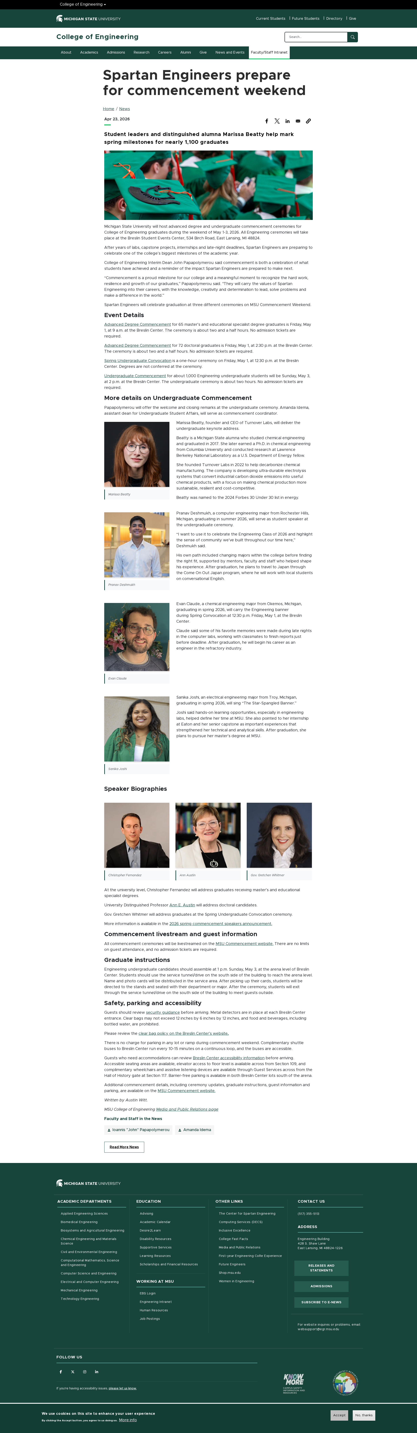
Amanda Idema (197, 1130)
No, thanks (364, 1415)
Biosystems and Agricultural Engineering (93, 1230)
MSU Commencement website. (244, 944)
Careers (165, 52)
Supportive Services (172, 1247)
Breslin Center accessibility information (229, 1058)
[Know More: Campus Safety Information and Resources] (286, 1374)
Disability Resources (172, 1239)
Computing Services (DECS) (251, 1222)
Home (108, 109)
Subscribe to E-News (325, 1302)
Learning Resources (172, 1256)
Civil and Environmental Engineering (89, 1252)
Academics (89, 52)
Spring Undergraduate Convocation (137, 361)
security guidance (163, 1012)
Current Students (270, 18)
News (124, 109)
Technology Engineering (80, 1298)
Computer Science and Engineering (89, 1273)
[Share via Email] (298, 121)
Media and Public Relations (240, 1247)
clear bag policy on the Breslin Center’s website (184, 1034)
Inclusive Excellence (235, 1230)
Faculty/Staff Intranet (270, 54)
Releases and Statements (328, 1268)
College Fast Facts (251, 1239)
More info (128, 1420)
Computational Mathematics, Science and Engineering (91, 1263)
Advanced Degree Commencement (137, 325)
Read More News (124, 1147)
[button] (308, 121)
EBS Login (166, 1293)
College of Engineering (81, 5)
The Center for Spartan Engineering (251, 1213)
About (66, 52)
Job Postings (168, 1318)
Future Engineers (232, 1264)
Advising (146, 1213)
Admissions (116, 52)
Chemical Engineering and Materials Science (89, 1241)
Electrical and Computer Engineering (90, 1282)
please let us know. (123, 1388)
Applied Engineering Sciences (84, 1213)
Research (141, 52)
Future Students (305, 18)
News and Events (230, 52)
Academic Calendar (172, 1222)
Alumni (185, 52)
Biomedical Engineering (79, 1222)
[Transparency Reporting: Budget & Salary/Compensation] (337, 1374)
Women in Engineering (236, 1281)
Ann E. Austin (182, 905)
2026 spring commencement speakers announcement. (220, 924)
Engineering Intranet (172, 1302)
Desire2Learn (168, 1230)
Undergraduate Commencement (135, 376)
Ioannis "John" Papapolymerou (141, 1130)
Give (352, 18)
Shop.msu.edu (248, 1272)
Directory (334, 18)
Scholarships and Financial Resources (169, 1264)
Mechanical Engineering (79, 1290)
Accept (339, 1415)
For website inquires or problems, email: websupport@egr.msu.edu (329, 1327)
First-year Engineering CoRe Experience (250, 1256)
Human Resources (172, 1310)
